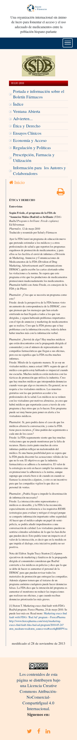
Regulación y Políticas (32, 147)
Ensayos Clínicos (27, 133)
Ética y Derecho (26, 125)
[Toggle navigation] (68, 42)
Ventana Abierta (26, 111)
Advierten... (23, 118)
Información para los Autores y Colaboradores (39, 170)
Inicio (19, 182)
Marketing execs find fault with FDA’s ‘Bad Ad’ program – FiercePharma (38, 615)
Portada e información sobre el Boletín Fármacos (38, 94)
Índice (18, 104)
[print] (61, 193)
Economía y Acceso (30, 140)
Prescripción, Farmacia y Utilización (34, 157)
